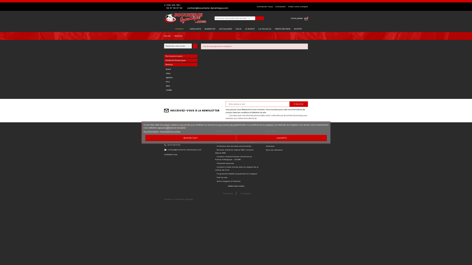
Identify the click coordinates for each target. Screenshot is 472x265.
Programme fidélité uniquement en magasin (236, 174)
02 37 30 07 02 (174, 8)
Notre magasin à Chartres (228, 181)
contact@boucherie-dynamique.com (207, 8)
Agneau (169, 77)
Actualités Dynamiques (175, 60)
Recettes (169, 64)
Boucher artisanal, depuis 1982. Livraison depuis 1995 (234, 151)
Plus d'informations (151, 131)
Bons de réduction (274, 150)
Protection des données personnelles (233, 146)
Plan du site (221, 177)
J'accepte (281, 138)
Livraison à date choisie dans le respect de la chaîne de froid (236, 168)
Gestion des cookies (236, 186)
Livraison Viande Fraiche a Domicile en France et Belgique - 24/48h (233, 158)
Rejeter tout (191, 138)
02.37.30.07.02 (174, 145)
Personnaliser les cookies (170, 131)
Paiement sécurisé (225, 163)
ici (256, 118)
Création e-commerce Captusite (178, 199)
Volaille (169, 90)
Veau (168, 73)
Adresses (270, 146)
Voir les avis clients (173, 56)
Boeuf (168, 69)
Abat (168, 86)
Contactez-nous (265, 6)
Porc (168, 81)
